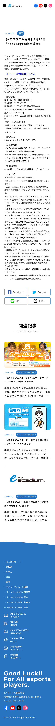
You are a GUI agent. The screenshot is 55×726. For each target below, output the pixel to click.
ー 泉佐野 (8, 566)
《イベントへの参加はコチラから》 (20, 73)
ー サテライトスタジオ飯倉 (16, 597)
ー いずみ (8, 571)
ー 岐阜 (7, 576)
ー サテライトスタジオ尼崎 (16, 607)
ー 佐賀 (7, 582)
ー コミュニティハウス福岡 (16, 587)
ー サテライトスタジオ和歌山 (17, 602)
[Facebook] (16, 292)
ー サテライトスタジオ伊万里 (17, 592)
